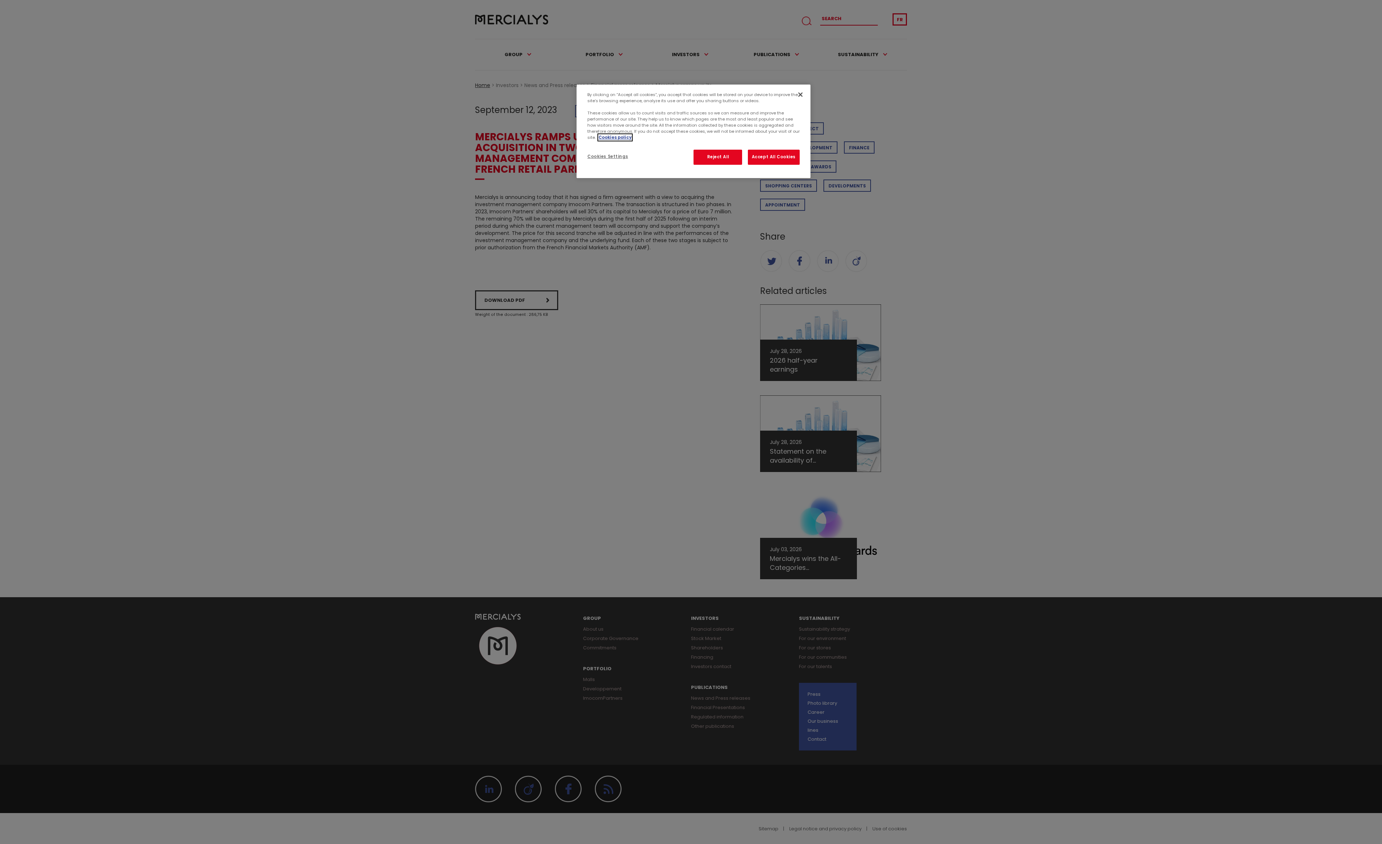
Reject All (718, 157)
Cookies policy (615, 137)
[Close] (800, 95)
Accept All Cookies (774, 157)
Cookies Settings (607, 156)
